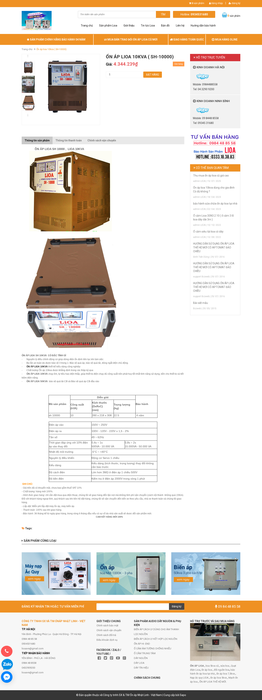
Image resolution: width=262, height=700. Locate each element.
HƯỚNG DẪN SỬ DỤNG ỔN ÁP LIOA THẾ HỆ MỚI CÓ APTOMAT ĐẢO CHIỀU (213, 247)
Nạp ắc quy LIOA (199, 677)
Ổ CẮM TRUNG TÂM (145, 653)
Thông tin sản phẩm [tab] (37, 140)
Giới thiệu (129, 25)
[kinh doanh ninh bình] (193, 109)
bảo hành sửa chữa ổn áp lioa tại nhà (215, 203)
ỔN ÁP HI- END (142, 643)
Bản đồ (165, 25)
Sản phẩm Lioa (108, 25)
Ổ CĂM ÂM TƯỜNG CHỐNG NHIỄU (152, 648)
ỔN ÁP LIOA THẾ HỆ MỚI (212, 681)
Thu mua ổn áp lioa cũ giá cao (211, 175)
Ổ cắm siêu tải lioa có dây (208, 231)
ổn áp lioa (207, 669)
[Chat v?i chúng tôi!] (6, 677)
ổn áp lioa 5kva (218, 677)
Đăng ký (235, 3)
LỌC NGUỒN (141, 634)
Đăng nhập (217, 3)
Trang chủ (87, 25)
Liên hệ (180, 25)
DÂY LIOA (139, 662)
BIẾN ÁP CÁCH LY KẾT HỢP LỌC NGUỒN (155, 638)
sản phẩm (198, 3)
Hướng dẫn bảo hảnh (203, 25)
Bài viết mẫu (200, 302)
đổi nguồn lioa (221, 669)
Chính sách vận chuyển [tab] (101, 140)
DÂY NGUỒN (141, 658)
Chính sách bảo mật (107, 625)
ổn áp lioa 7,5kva (225, 673)
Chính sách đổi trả (106, 635)
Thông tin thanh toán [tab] (68, 140)
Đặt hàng (152, 74)
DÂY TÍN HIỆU (141, 667)
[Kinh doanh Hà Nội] (193, 76)
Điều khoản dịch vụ (106, 639)
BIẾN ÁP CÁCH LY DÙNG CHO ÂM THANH (156, 629)
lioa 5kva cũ (212, 665)
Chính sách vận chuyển (108, 630)
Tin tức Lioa (148, 25)
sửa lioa (225, 665)
